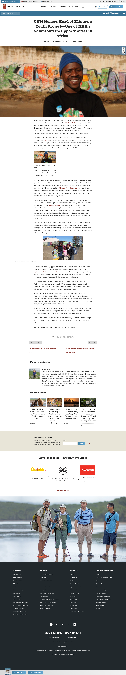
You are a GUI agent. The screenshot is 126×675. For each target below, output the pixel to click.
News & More (77, 41)
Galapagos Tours (44, 590)
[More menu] (83, 6)
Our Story (72, 581)
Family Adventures (17, 587)
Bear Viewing (16, 593)
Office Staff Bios (74, 590)
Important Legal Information (103, 596)
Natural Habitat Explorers (102, 590)
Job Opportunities (74, 593)
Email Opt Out (73, 602)
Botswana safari (54, 205)
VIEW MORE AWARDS (63, 490)
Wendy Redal (56, 41)
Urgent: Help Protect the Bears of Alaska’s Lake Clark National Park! (37, 414)
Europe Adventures (45, 608)
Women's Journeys (17, 581)
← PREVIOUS (35, 342)
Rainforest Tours (17, 599)
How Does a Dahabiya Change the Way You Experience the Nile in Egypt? (71, 414)
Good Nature (111, 13)
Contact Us (73, 596)
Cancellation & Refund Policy (103, 599)
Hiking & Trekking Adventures (20, 605)
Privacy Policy (89, 443)
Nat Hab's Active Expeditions (20, 602)
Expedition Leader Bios (76, 587)
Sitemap (98, 608)
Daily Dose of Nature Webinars (104, 577)
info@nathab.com (63, 646)
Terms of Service (74, 605)
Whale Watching (17, 596)
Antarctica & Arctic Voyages (47, 593)
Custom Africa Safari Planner (20, 611)
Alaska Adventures (44, 584)
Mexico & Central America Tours (48, 602)
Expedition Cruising (18, 590)
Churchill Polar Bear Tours (46, 574)
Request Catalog (116, 7)
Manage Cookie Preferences (77, 611)
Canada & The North (45, 587)
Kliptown (46, 140)
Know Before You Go (101, 602)
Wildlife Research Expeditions (20, 615)
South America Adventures (46, 605)
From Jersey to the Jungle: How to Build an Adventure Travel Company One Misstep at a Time (88, 415)
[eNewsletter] (35, 672)
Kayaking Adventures (18, 608)
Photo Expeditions (17, 577)
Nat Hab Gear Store (101, 593)
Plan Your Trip (99, 584)
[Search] (95, 7)
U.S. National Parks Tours (46, 581)
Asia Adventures (44, 596)
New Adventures (17, 574)
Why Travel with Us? (75, 584)
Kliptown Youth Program (68, 188)
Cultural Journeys (17, 584)
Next (81, 444)
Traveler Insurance (101, 587)
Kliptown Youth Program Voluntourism (48, 272)
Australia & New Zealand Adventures (49, 599)
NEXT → (92, 342)
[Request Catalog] (19, 672)
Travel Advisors (100, 605)
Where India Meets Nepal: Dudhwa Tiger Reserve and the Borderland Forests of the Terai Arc (55, 416)
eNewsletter (102, 7)
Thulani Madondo (71, 123)
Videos (98, 574)
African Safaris (43, 577)
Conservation (73, 577)
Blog (97, 581)
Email (64, 440)
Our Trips (72, 574)
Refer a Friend (73, 599)
